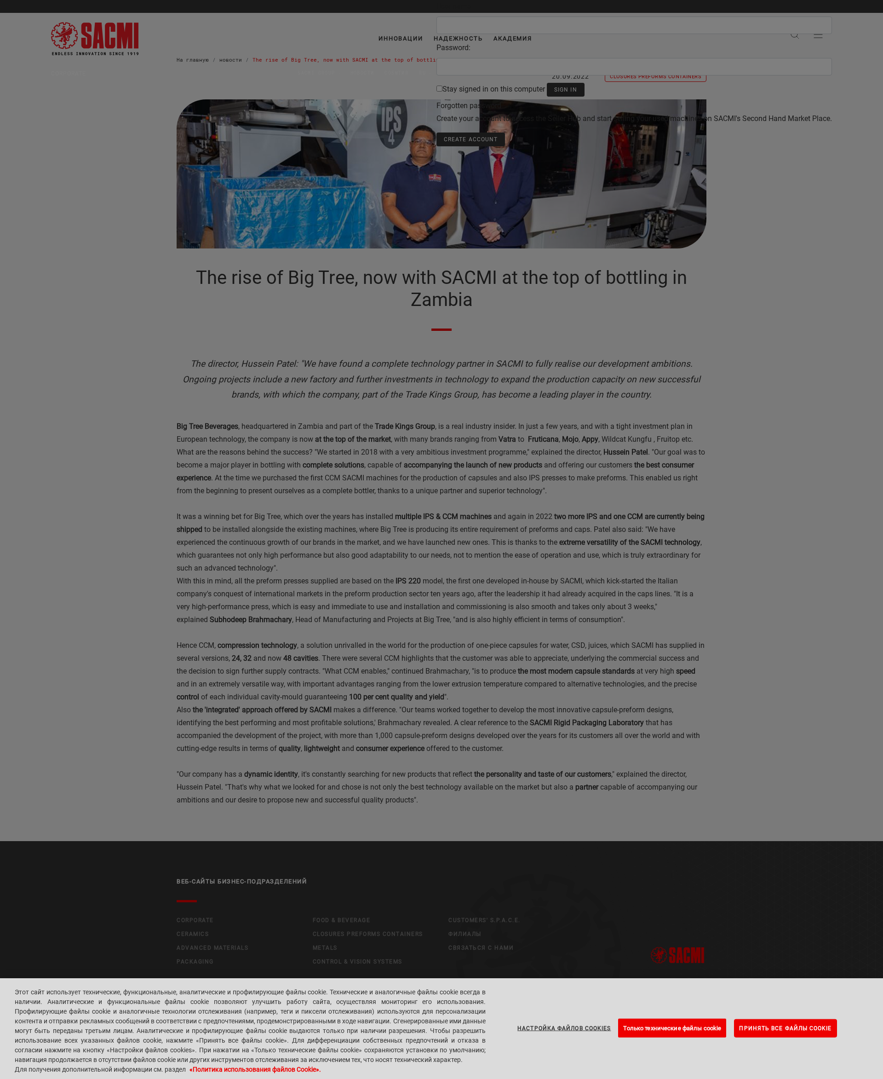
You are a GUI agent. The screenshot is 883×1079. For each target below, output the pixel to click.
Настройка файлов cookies (564, 1028)
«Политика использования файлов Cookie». (255, 1069)
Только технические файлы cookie (672, 1027)
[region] (441, 1028)
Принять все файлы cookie (785, 1028)
